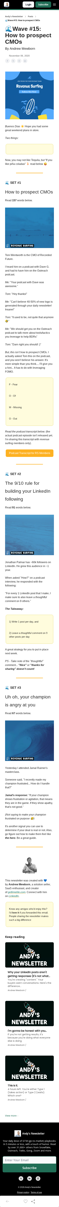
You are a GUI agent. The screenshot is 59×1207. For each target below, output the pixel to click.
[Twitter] (21, 1178)
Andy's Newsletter (14, 16)
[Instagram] (38, 1178)
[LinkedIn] (29, 1178)
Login (28, 4)
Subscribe (43, 4)
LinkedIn (14, 896)
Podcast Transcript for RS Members (29, 453)
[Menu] (54, 4)
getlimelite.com (16, 892)
